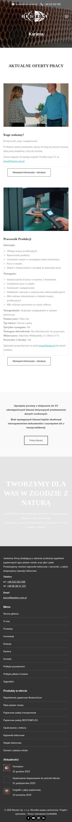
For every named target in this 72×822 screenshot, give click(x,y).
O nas (6, 621)
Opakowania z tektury (14, 727)
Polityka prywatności (14, 666)
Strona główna (11, 613)
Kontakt (7, 659)
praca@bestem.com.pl (14, 161)
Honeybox (18, 766)
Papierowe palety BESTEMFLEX (20, 720)
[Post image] (6, 767)
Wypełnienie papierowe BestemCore (22, 697)
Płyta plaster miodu (13, 705)
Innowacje (8, 636)
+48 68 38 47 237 (16, 586)
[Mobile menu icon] (66, 16)
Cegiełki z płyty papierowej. (27, 790)
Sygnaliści (8, 681)
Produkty (8, 628)
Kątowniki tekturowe (13, 735)
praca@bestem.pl (47, 345)
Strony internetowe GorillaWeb (42, 814)
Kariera (7, 651)
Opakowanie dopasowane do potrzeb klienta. (36, 778)
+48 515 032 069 (52, 4)
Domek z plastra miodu (15, 750)
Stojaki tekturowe (12, 742)
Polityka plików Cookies (15, 674)
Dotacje (7, 643)
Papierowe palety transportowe (19, 712)
